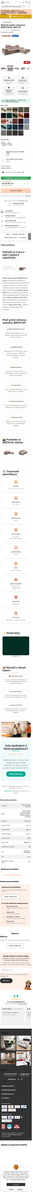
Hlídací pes (28, 195)
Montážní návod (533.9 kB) (14, 875)
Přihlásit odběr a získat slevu (6, 981)
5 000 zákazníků (21, 217)
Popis (7, 234)
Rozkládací (27, 852)
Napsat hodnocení (16, 774)
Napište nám (8, 791)
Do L (29, 857)
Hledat (29, 6)
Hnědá (23, 812)
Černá (24, 811)
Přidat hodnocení (10, 896)
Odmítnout (20, 1189)
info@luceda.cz (25, 1074)
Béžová (28, 815)
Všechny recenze (22, 1003)
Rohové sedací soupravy (26, 805)
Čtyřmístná (27, 851)
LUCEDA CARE (20, 172)
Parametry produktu (18, 234)
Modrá (22, 814)
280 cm (28, 829)
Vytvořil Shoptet (6, 1136)
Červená (22, 815)
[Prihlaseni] (23, 2)
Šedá (28, 811)
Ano (29, 862)
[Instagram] (21, 1079)
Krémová (27, 817)
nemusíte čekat (12, 227)
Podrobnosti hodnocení (7, 32)
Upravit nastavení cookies (14, 1134)
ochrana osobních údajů (18, 1179)
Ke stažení (23, 237)
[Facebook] (18, 1079)
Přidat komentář (15, 945)
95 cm (28, 825)
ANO (29, 838)
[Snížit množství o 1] (22, 184)
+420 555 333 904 (18, 203)
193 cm (28, 834)
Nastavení (11, 1189)
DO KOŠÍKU (18, 190)
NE (29, 847)
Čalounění (27, 821)
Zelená (28, 812)
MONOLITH (27, 842)
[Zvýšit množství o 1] (28, 184)
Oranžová (27, 814)
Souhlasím (16, 1184)
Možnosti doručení (6, 168)
